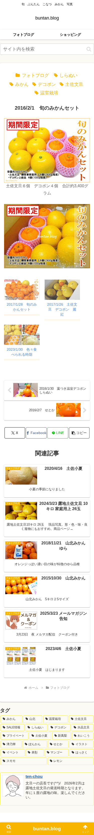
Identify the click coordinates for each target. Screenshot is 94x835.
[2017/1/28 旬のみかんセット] (22, 290)
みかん (22, 84)
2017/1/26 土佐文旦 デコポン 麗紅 (62, 309)
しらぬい (68, 75)
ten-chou (34, 776)
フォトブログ (35, 75)
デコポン (47, 84)
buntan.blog (47, 828)
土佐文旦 (74, 84)
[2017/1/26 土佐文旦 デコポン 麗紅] (62, 290)
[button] (88, 49)
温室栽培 (49, 92)
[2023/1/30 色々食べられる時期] (22, 335)
